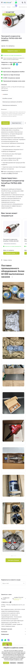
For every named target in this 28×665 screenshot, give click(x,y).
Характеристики (16, 123)
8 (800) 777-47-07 (12, 173)
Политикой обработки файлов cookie (13, 659)
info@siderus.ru (5, 64)
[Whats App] (16, 2)
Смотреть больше (13, 560)
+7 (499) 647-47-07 (6, 598)
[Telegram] (17, 64)
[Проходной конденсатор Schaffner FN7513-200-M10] (13, 21)
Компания (4, 631)
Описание (5, 123)
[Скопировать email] (11, 64)
